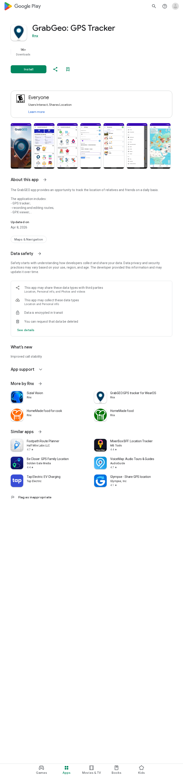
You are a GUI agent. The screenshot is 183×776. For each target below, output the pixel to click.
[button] (21, 146)
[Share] (55, 69)
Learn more (36, 112)
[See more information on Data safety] (39, 253)
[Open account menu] (175, 6)
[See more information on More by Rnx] (40, 383)
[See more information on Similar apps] (40, 431)
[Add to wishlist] (67, 69)
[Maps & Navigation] (29, 239)
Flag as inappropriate (31, 497)
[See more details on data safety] (25, 330)
